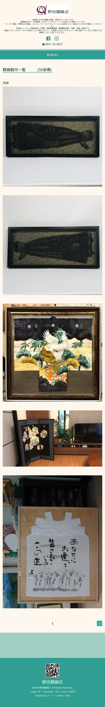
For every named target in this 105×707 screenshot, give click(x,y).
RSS (68, 695)
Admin (60, 695)
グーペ (51, 695)
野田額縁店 (52, 682)
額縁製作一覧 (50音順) (27, 70)
